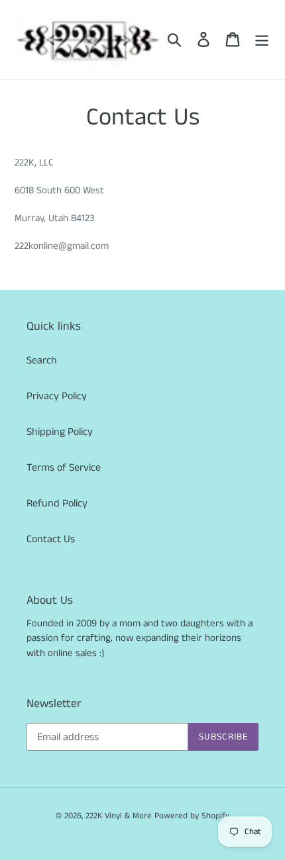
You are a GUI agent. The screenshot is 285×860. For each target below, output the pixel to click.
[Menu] (261, 39)
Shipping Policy (60, 432)
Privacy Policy (57, 396)
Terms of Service (64, 467)
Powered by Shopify (191, 816)
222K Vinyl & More (119, 816)
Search (42, 360)
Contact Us (51, 539)
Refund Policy (57, 503)
